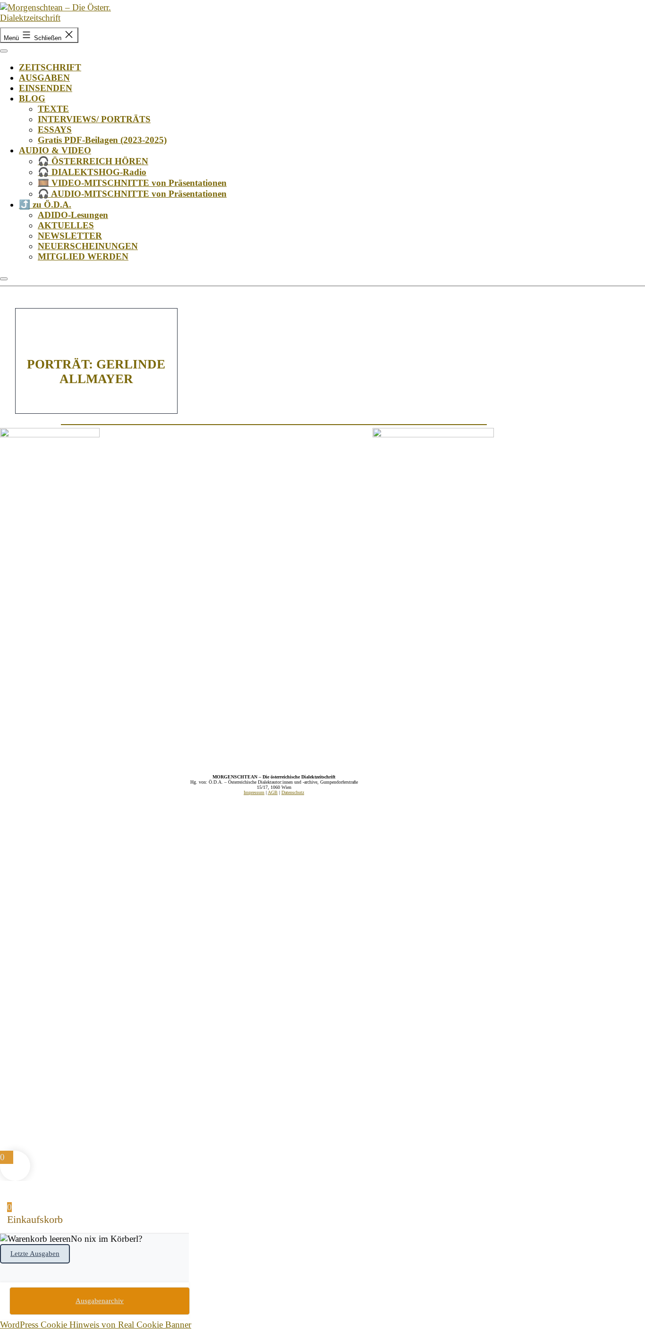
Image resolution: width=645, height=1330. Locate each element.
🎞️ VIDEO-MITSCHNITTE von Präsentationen (132, 183)
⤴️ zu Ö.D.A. (45, 204)
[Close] (4, 278)
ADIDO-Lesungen (73, 215)
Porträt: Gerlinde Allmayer (96, 371)
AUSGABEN (44, 78)
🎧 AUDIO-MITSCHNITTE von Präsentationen (132, 194)
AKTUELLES (66, 225)
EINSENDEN (45, 88)
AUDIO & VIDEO (55, 150)
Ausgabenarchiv (100, 1301)
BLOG (32, 98)
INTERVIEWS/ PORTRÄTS (94, 119)
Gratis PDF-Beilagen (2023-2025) (102, 140)
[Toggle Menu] (4, 51)
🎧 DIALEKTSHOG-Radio (92, 172)
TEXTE (53, 109)
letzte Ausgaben (34, 1253)
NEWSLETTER (70, 236)
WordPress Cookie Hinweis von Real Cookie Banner (95, 1325)
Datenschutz (292, 792)
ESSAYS (55, 129)
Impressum (254, 792)
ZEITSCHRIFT (50, 67)
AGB (273, 792)
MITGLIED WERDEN (83, 256)
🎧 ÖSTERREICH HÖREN (93, 161)
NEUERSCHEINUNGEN (88, 246)
